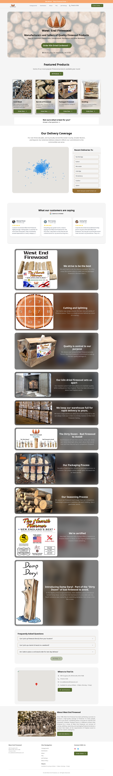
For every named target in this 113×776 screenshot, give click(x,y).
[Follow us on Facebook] (78, 749)
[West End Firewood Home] (13, 5)
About (50, 5)
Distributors (43, 5)
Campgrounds (33, 5)
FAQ (56, 5)
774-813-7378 (64, 679)
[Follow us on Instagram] (75, 749)
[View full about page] (37, 724)
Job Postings (64, 5)
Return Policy (44, 760)
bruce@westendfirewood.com (69, 682)
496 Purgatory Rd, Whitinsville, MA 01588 (57, 53)
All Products (55, 74)
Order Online (96, 5)
